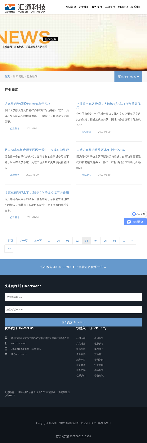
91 (67, 240)
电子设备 (99, 343)
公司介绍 (81, 338)
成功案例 (110, 6)
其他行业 (99, 354)
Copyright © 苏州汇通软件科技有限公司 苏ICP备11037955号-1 (73, 423)
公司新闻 (99, 359)
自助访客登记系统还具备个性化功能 (100, 150)
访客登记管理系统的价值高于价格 (28, 103)
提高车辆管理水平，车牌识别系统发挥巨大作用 (37, 192)
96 (114, 240)
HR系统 (21, 392)
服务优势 (81, 365)
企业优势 (81, 354)
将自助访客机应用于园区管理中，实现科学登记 (37, 150)
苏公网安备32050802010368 (73, 436)
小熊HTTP (10, 395)
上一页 (38, 240)
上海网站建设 (63, 392)
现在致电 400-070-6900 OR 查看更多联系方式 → (73, 267)
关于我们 (83, 6)
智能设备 (51, 392)
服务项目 (96, 6)
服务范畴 (81, 370)
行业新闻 (14, 128)
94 (95, 240)
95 (105, 240)
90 (58, 240)
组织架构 (81, 349)
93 (86, 240)
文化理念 (81, 343)
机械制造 (99, 338)
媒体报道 (99, 370)
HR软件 (29, 392)
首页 (7, 76)
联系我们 (136, 6)
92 (77, 240)
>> (9, 248)
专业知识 (99, 375)
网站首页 (70, 6)
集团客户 (99, 349)
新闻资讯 (123, 6)
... (49, 240)
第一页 (24, 240)
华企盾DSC (40, 392)
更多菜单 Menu (127, 76)
